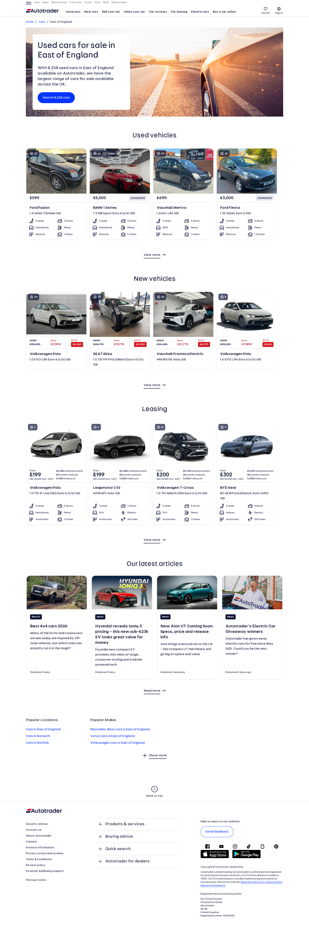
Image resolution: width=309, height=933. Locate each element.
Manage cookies (36, 880)
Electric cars (200, 11)
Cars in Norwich (38, 736)
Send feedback (217, 831)
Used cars (73, 11)
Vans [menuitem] (37, 2)
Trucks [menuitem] (88, 2)
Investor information (40, 847)
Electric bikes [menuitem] (119, 2)
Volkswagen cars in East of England (117, 743)
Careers (31, 841)
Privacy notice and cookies (44, 853)
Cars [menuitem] (28, 2)
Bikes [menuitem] (45, 2)
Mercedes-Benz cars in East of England (120, 729)
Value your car (134, 11)
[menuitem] (73, 12)
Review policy (36, 865)
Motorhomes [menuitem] (59, 2)
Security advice (37, 824)
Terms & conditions (39, 859)
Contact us (33, 830)
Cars (42, 22)
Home (30, 22)
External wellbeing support (45, 871)
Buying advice (119, 836)
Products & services (124, 824)
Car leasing (179, 11)
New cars (91, 11)
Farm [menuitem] (97, 2)
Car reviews (158, 11)
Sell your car (111, 11)
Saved (265, 13)
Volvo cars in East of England (112, 736)
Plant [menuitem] (106, 2)
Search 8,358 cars (56, 97)
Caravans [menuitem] (76, 2)
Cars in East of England (43, 729)
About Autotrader (39, 835)
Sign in (279, 13)
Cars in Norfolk (37, 743)
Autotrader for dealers (127, 861)
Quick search (118, 849)
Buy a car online (224, 11)
